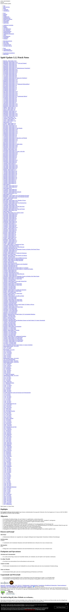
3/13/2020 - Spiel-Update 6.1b (9, 182)
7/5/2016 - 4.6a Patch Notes (9, 256)
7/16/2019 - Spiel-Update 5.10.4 (10, 193)
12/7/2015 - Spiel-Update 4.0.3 (9, 271)
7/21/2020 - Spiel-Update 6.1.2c (10, 172)
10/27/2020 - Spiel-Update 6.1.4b (10, 166)
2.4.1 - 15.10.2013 (7, 354)
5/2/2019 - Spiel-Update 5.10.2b (10, 198)
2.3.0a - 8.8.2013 (7, 373)
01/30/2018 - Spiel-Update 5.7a (10, 222)
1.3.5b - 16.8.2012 (7, 433)
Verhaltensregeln (26, 585)
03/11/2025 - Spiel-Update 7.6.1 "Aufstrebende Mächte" (15, 96)
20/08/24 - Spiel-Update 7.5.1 (9, 107)
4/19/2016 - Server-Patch (8, 261)
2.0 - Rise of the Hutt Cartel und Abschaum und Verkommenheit (17, 392)
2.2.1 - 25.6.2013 (7, 380)
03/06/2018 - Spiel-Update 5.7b (10, 221)
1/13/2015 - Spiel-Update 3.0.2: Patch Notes (12, 299)
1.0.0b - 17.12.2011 (7, 501)
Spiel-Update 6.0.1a (7, 188)
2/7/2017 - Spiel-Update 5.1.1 (9, 243)
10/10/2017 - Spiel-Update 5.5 (9, 231)
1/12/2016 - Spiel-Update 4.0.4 (9, 270)
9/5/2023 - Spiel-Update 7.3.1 (9, 123)
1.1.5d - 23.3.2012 (7, 468)
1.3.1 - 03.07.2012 (7, 441)
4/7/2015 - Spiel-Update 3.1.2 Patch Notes (12, 291)
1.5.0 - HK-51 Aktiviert (8, 418)
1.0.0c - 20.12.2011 (7, 500)
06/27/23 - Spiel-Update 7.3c (9, 124)
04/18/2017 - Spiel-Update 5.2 (9, 239)
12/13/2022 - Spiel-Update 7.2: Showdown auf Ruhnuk (15, 138)
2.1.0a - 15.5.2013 (7, 386)
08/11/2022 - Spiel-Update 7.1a (10, 142)
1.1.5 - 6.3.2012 (6, 473)
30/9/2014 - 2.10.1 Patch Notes (10, 313)
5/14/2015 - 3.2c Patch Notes (9, 286)
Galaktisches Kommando (8, 33)
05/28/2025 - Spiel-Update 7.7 (9, 90)
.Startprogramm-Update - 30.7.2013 (10, 375)
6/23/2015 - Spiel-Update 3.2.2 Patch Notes (12, 283)
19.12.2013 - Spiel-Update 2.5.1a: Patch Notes (13, 340)
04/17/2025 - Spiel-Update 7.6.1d (10, 91)
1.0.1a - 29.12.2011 (7, 494)
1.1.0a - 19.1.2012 (7, 485)
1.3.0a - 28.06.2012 (7, 444)
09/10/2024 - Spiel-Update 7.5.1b (10, 104)
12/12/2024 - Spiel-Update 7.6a (10, 101)
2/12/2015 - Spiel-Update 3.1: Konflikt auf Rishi (13, 295)
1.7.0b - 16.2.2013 (7, 401)
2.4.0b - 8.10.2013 (7, 355)
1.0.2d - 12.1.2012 (7, 488)
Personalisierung (6, 36)
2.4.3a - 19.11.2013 (7, 347)
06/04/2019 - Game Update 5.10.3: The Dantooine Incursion (16, 195)
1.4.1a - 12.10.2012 (7, 422)
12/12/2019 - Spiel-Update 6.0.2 (10, 187)
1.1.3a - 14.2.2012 (7, 475)
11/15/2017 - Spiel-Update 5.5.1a (10, 227)
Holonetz (5, 14)
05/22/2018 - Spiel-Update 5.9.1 (10, 215)
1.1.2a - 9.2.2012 (7, 478)
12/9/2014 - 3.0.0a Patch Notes (9, 303)
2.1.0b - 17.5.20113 (7, 385)
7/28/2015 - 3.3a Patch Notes (9, 280)
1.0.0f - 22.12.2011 (7, 496)
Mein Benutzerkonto (7, 41)
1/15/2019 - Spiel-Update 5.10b (10, 204)
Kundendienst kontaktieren (9, 53)
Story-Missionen (6, 30)
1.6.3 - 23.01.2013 (7, 406)
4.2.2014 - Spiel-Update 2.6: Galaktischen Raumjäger (14, 336)
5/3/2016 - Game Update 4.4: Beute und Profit (13, 260)
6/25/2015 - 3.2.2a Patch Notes (9, 282)
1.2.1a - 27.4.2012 (7, 460)
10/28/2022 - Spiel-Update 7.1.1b (10, 139)
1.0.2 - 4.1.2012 (6, 493)
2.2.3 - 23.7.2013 (7, 376)
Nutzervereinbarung (61, 585)
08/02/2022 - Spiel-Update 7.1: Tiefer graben (12, 144)
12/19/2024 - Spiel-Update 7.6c (10, 98)
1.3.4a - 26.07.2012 (7, 436)
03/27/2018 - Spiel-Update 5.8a (10, 218)
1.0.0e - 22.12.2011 (7, 497)
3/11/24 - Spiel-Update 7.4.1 (9, 117)
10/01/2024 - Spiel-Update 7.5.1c (10, 103)
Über (4, 5)
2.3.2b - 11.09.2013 (7, 365)
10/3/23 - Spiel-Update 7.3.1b (9, 120)
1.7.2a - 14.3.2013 (7, 397)
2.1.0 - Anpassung (7, 387)
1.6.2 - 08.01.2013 (7, 408)
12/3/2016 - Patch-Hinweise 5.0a (10, 248)
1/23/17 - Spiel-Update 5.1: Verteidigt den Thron (13, 244)
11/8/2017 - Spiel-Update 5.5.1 (9, 228)
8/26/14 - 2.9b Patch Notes (9, 318)
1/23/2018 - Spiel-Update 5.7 (9, 223)
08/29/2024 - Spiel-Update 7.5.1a (10, 106)
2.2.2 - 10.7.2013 (7, 379)
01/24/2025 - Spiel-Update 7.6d (10, 97)
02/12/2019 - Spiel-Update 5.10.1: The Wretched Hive (14, 202)
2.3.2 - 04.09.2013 (7, 368)
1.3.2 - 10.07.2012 (7, 440)
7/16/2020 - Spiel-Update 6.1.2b (10, 173)
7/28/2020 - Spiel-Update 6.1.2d (10, 171)
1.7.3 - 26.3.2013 (7, 395)
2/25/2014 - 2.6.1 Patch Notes (9, 333)
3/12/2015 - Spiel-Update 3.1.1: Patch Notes (12, 293)
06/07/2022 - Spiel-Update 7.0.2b (10, 145)
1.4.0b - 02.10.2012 (7, 424)
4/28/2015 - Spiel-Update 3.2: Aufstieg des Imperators (14, 289)
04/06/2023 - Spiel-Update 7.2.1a (10, 133)
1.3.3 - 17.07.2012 (7, 439)
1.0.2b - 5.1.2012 (7, 490)
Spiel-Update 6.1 (6, 184)
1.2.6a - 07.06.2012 (7, 450)
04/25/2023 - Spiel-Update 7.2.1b (10, 131)
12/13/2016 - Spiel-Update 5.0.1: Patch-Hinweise (13, 247)
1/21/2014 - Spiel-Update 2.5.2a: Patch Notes (13, 337)
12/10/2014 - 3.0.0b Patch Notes (10, 302)
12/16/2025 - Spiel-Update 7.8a (10, 76)
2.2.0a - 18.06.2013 (7, 381)
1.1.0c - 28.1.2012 (7, 483)
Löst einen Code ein (7, 45)
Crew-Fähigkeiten (7, 28)
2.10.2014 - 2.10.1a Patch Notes (10, 311)
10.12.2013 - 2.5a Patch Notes (9, 343)
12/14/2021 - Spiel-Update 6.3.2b (10, 152)
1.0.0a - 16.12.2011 (7, 502)
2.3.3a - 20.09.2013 (7, 363)
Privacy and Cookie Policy (30, 609)
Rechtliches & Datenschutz (51, 585)
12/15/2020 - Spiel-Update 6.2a (10, 162)
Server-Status (6, 43)
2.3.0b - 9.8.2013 (7, 371)
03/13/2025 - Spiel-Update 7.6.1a (10, 95)
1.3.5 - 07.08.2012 (7, 435)
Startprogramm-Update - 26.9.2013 (10, 360)
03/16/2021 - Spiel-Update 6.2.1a (10, 160)
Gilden (4, 35)
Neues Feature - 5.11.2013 (8, 349)
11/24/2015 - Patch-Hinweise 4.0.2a (11, 272)
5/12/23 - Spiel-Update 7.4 (9, 119)
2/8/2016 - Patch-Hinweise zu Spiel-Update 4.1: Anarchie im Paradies (18, 269)
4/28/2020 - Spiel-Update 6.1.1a (10, 178)
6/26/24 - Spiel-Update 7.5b (9, 109)
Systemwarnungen (7, 44)
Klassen (5, 26)
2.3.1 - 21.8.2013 (7, 369)
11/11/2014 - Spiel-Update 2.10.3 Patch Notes (13, 306)
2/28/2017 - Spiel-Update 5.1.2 (9, 242)
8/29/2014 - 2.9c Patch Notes (9, 316)
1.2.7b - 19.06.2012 (7, 446)
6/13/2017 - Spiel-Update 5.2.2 (9, 237)
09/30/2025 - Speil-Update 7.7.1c (10, 80)
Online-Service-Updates (22, 586)
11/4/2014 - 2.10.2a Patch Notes (10, 308)
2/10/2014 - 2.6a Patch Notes (9, 335)
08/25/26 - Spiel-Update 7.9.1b (9, 60)
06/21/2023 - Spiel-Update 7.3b (10, 125)
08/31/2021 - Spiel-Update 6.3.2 (10, 155)
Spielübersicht (6, 16)
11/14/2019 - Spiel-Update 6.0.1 (10, 189)
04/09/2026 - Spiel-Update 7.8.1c (10, 69)
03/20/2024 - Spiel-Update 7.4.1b (10, 114)
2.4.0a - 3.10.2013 (7, 357)
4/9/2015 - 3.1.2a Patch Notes (9, 292)
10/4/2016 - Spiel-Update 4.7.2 (9, 251)
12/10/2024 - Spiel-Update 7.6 (9, 102)
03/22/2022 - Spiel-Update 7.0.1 (10, 150)
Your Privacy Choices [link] (39, 586)
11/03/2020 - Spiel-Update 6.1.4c (10, 164)
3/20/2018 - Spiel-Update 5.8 (9, 220)
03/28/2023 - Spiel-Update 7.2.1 (10, 134)
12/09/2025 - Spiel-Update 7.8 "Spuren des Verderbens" (15, 78)
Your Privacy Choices (60, 607)
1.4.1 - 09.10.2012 (7, 423)
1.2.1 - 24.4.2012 (7, 461)
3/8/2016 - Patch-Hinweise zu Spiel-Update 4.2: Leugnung (15, 267)
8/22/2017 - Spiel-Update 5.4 (9, 233)
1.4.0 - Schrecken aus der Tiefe (9, 426)
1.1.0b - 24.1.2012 (7, 484)
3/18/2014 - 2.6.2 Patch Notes (9, 331)
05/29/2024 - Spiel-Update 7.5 (9, 112)
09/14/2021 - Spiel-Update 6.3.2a (10, 153)
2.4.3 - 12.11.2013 (7, 348)
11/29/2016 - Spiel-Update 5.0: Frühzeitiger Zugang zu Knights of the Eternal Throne (21, 249)
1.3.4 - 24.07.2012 (7, 437)
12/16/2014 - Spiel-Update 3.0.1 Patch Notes (12, 300)
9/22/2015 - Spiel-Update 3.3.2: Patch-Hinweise (13, 277)
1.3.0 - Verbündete (7, 445)
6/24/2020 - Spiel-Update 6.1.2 (9, 175)
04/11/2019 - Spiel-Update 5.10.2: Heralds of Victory (14, 200)
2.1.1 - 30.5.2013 (7, 384)
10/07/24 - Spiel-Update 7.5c (9, 108)
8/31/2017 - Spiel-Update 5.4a (9, 232)
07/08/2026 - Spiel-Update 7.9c (10, 64)
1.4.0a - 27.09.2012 (7, 425)
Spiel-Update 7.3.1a (7, 122)
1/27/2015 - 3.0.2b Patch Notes (10, 297)
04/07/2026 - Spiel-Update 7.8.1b (10, 70)
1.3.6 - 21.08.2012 (7, 431)
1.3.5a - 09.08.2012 (7, 434)
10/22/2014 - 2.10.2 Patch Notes (10, 309)
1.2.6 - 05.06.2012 (7, 451)
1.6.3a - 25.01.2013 (7, 404)
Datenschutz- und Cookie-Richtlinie (8, 586)
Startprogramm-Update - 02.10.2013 (11, 358)
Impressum (3, 585)
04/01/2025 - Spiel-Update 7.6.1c (10, 92)
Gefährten (5, 27)
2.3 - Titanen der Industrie (8, 374)
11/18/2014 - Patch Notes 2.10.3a (10, 305)
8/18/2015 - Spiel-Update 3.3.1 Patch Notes (12, 278)
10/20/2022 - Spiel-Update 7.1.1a (10, 140)
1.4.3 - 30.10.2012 (7, 419)
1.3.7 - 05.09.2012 (7, 430)
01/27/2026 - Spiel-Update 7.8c (10, 74)
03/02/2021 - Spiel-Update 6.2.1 (10, 161)
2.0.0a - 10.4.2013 (7, 391)
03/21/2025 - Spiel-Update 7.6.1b (10, 93)
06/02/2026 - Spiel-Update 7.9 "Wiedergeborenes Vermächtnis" (16, 68)
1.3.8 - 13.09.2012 (7, 428)
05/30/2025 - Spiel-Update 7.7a (10, 89)
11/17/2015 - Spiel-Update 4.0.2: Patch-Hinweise (13, 273)
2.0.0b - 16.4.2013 (7, 390)
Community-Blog (7, 49)
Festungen (5, 38)
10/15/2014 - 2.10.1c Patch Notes (10, 310)
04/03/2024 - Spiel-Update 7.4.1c (10, 113)
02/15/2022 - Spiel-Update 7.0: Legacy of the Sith (14, 151)
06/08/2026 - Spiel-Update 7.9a (10, 67)
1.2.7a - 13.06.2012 (7, 447)
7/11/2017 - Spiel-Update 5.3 (9, 235)
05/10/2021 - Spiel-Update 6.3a (10, 157)
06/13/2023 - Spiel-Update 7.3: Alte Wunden (12, 128)
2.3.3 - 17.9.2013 (7, 364)
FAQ (16, 585)
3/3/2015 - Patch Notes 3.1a (9, 294)
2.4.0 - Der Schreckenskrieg (9, 359)
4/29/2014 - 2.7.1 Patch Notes (9, 329)
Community (5, 9)
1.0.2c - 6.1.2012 (7, 489)
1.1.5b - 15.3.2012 (7, 471)
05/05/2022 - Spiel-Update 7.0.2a (10, 146)
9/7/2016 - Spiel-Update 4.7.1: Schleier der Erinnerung (15, 253)
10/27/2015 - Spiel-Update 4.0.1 (10, 275)
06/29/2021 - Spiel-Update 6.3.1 (10, 156)
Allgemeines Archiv (10, 585)
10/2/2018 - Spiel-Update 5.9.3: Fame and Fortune (14, 209)
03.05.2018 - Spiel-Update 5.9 (9, 217)
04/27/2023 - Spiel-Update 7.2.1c (10, 130)
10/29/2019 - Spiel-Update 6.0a (10, 190)
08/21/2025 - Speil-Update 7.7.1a (10, 82)
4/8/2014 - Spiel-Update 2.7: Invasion (11, 330)
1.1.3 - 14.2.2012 (7, 477)
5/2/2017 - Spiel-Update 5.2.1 (9, 238)
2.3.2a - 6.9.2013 (7, 366)
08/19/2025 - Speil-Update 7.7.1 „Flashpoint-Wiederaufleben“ (16, 84)
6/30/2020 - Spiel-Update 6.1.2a (10, 174)
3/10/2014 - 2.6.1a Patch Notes (9, 332)
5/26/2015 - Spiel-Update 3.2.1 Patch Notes (12, 284)
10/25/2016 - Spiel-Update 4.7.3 (10, 250)
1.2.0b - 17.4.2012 (7, 463)
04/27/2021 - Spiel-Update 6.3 (9, 158)
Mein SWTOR (6, 7)
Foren (4, 48)
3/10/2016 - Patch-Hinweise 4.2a (10, 266)
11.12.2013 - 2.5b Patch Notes (9, 342)
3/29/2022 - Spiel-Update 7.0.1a (10, 149)
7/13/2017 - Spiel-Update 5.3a (9, 234)
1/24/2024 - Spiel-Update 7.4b (9, 118)
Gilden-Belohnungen (7, 50)
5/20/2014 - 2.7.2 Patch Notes (9, 327)
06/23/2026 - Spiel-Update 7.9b (10, 65)
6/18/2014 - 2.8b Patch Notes (9, 324)
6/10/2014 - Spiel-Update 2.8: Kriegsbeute (12, 326)
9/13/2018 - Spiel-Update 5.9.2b (10, 210)
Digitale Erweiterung (7, 19)
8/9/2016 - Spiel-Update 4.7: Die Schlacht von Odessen (15, 255)
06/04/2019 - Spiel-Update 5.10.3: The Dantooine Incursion (16, 196)
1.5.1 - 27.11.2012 (7, 415)
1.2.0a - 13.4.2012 (7, 464)
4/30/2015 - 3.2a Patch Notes (9, 288)
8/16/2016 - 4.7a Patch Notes (9, 254)
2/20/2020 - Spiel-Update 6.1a (9, 183)
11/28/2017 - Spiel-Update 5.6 (9, 226)
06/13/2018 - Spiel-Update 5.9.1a (10, 213)
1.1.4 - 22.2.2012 (7, 474)
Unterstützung (6, 10)
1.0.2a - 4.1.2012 (7, 491)
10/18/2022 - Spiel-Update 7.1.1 (10, 141)
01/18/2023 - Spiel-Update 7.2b (10, 135)
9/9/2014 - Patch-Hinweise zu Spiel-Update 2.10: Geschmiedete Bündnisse (19, 314)
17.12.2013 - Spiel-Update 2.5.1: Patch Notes (13, 341)
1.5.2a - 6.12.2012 (7, 412)
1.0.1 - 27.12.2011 (7, 495)
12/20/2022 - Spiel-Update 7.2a (10, 136)
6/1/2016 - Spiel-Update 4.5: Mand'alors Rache (13, 259)
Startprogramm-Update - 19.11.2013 (11, 346)
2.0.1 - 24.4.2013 (7, 389)
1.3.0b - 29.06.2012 (7, 442)
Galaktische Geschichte (8, 25)
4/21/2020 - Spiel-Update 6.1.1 (9, 179)
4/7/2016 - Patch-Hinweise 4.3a (10, 262)
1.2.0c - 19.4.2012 (7, 462)
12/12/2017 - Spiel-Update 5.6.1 (10, 224)
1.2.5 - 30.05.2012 (7, 453)
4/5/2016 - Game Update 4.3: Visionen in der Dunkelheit (15, 264)
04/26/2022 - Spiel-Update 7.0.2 (10, 147)
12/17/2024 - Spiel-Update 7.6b (10, 100)
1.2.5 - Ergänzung (7, 452)
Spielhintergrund (6, 18)
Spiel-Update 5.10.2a (7, 199)
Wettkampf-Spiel (6, 32)
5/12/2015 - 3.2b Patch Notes (9, 287)
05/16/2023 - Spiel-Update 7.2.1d (10, 129)
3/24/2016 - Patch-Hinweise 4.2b (10, 265)
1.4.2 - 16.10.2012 (7, 420)
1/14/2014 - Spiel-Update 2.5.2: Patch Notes (12, 338)
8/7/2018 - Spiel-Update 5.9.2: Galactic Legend (13, 212)
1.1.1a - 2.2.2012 (7, 480)
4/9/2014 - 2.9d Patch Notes (9, 315)
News (4, 13)
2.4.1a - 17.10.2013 (7, 353)
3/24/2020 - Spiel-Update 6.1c (9, 180)
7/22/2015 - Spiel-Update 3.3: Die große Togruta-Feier (14, 281)
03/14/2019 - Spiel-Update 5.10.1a (10, 201)
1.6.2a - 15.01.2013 (7, 407)
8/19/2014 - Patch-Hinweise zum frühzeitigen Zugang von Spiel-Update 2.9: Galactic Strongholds (24, 320)
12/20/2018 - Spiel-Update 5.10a (10, 205)
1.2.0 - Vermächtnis (7, 466)
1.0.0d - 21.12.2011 (7, 499)
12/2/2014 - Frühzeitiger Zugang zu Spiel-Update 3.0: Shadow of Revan (18, 304)
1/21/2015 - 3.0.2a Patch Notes (9, 298)
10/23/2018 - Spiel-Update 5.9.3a (10, 207)
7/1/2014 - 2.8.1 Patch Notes (9, 322)
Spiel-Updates (6, 20)
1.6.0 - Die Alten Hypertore (9, 411)
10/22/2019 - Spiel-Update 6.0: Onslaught (12, 191)
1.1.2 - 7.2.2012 (6, 479)
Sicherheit (30, 586)
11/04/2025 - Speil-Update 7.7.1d (10, 79)
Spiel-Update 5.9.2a (7, 211)
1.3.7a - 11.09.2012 (7, 429)
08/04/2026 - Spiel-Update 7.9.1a (10, 62)
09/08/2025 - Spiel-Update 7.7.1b (10, 81)
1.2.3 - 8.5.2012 (6, 457)
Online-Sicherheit (34, 585)
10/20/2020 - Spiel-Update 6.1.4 (10, 168)
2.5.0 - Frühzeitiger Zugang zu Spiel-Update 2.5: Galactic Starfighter (17, 344)
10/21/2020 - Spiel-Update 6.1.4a (10, 167)
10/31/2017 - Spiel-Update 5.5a (10, 229)
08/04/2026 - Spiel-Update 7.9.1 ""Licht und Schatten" (15, 63)
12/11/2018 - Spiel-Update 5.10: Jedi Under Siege (13, 206)
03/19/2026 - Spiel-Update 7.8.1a (10, 71)
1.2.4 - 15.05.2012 (7, 455)
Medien (4, 15)
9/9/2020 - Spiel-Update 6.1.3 (9, 169)
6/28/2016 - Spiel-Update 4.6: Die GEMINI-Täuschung (15, 258)
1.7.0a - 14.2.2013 (7, 402)
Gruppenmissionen (7, 31)
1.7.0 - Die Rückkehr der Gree (9, 403)
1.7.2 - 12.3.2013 (7, 398)
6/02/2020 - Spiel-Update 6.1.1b (10, 177)
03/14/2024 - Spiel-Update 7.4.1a (10, 116)
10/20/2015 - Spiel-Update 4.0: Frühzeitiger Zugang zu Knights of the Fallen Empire (21, 276)
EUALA (20, 585)
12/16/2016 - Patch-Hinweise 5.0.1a (11, 245)
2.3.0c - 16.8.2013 (7, 370)
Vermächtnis (5, 21)
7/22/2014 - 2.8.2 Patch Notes (9, 321)
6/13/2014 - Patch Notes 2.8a (9, 325)
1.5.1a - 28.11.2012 (7, 414)
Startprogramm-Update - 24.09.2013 (11, 362)
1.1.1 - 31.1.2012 (7, 482)
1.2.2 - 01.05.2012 (7, 458)
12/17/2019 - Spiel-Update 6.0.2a (10, 185)
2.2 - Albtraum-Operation (8, 382)
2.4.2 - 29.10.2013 (7, 351)
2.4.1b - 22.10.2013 (7, 352)
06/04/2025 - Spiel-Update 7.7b (10, 87)
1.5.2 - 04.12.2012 (7, 413)
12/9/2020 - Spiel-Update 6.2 (9, 163)
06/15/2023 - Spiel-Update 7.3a (10, 127)
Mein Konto (5, 54)
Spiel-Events (6, 22)
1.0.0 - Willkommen (7, 504)
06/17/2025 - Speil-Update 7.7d (10, 85)
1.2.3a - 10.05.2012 (7, 456)
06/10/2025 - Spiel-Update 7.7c (10, 86)
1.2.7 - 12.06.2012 (7, 449)
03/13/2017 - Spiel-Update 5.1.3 (10, 240)
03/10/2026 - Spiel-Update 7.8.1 (10, 73)
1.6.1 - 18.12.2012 (7, 409)
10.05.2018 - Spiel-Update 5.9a (10, 216)
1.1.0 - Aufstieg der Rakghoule (9, 486)
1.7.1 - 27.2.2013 (7, 400)
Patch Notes (5, 42)
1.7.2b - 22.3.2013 (7, 396)
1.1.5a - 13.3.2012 (7, 472)
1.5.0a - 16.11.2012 (7, 417)
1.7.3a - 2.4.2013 (7, 393)
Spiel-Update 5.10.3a (7, 194)
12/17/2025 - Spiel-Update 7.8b (10, 75)
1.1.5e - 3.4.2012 (7, 467)
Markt (4, 8)
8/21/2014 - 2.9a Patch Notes (9, 319)
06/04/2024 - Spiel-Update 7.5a (10, 111)
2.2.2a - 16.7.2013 (7, 378)
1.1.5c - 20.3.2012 (7, 469)
